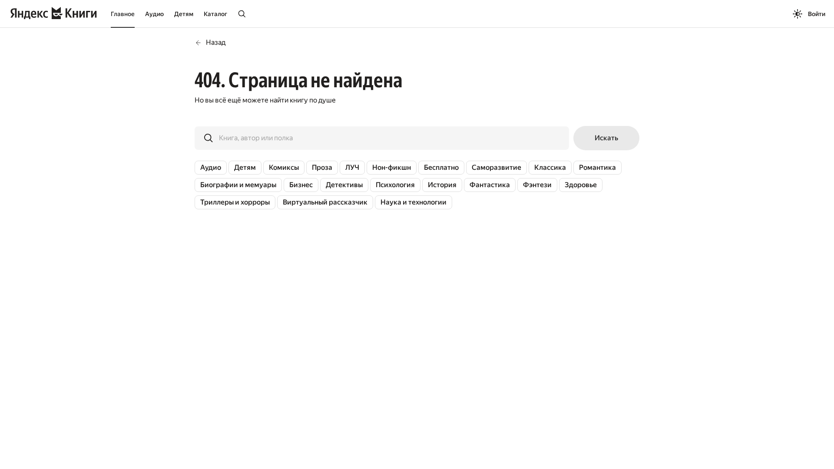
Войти (816, 13)
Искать (606, 138)
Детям (183, 13)
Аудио (154, 13)
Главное (123, 13)
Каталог (215, 13)
